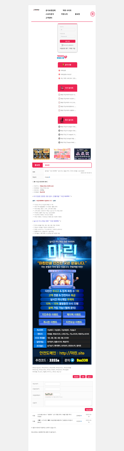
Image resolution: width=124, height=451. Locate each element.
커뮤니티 (64, 14)
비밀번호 (62, 33)
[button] (47, 177)
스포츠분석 (50, 14)
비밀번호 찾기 (64, 48)
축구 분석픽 (69, 120)
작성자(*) (35, 383)
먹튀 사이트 (67, 10)
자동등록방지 (36, 395)
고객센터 (49, 17)
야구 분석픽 (69, 88)
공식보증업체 (51, 10)
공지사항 (68, 65)
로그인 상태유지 (68, 45)
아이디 (62, 26)
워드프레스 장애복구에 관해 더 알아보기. (43, 432)
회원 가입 (72, 48)
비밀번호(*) (36, 389)
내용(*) (35, 403)
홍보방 (77, 14)
